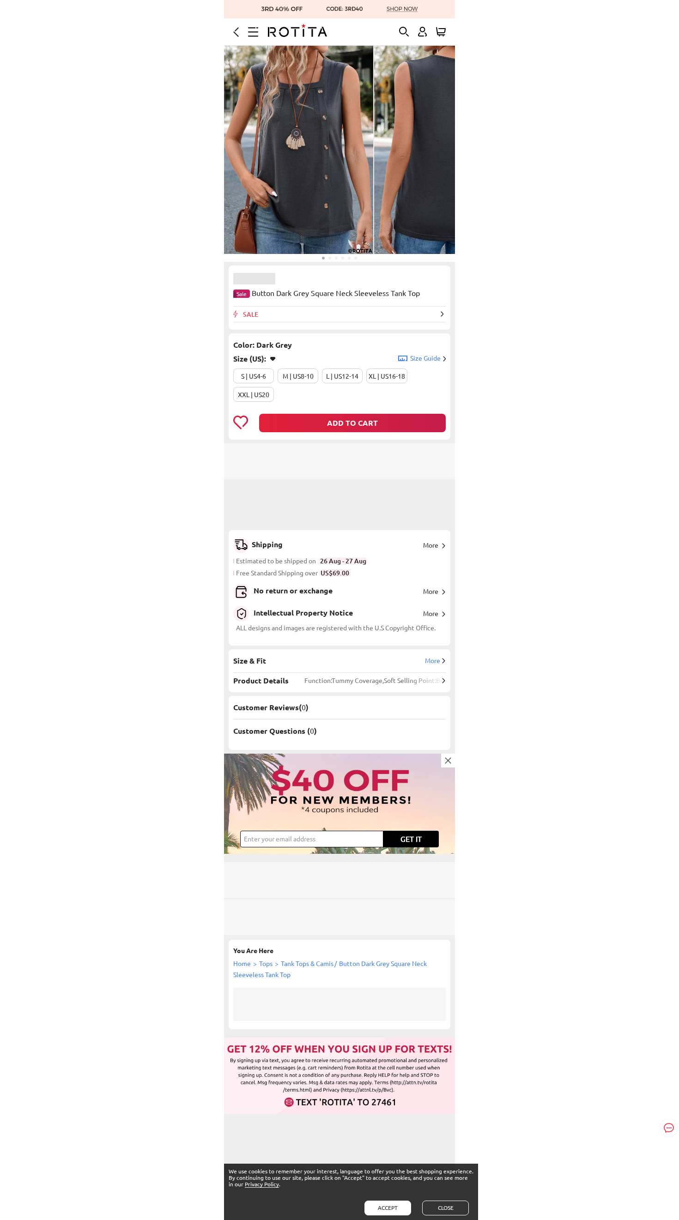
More (430, 545)
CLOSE (446, 1208)
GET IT (411, 839)
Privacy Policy (262, 1184)
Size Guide (425, 358)
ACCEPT (388, 1208)
